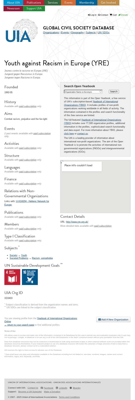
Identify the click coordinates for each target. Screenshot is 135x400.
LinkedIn (63, 388)
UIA (17, 28)
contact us (82, 133)
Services (53, 2)
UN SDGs (104, 32)
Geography (77, 32)
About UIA (13, 2)
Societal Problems (19, 258)
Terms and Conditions (69, 397)
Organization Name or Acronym (78, 92)
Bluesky (77, 388)
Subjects (91, 32)
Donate (124, 15)
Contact (104, 15)
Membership (86, 2)
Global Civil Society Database (78, 28)
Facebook (48, 388)
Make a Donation (52, 391)
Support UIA (34, 8)
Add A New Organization (114, 319)
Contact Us (33, 388)
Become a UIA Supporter (30, 391)
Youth (24, 255)
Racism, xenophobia (42, 258)
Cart (114, 15)
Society (13, 255)
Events (68, 2)
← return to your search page (19, 325)
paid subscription (102, 226)
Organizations (51, 32)
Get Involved (108, 2)
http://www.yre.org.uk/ (77, 222)
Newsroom (13, 8)
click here (69, 133)
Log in (94, 15)
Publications (34, 2)
